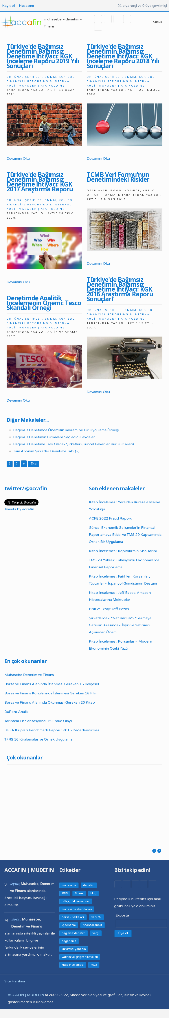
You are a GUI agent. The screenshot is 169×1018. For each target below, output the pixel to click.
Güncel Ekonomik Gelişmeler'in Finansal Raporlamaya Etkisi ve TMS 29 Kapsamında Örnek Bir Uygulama (125, 534)
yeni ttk (96, 917)
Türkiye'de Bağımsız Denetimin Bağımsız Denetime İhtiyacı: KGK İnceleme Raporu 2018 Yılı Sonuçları (123, 56)
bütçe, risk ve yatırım (76, 901)
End (34, 464)
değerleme (69, 941)
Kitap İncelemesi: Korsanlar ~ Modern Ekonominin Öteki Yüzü (120, 645)
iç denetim (69, 925)
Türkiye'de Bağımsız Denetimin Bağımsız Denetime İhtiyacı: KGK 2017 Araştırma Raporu (40, 181)
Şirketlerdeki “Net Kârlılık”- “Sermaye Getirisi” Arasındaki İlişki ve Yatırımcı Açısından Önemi (120, 625)
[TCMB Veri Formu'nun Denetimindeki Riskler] (124, 229)
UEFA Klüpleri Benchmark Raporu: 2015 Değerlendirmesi (52, 730)
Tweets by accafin (19, 509)
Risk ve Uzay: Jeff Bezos (109, 609)
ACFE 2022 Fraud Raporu (110, 518)
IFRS (65, 893)
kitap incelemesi (73, 965)
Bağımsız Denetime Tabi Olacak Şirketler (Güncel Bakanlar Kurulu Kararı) (73, 444)
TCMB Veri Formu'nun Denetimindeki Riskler (118, 176)
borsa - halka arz (73, 917)
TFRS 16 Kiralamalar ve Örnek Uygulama (38, 739)
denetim (88, 885)
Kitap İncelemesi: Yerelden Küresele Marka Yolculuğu (124, 505)
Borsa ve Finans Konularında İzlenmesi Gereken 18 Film (50, 693)
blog (93, 893)
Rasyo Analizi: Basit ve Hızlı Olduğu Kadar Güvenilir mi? (142, 799)
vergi (95, 933)
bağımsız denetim (73, 933)
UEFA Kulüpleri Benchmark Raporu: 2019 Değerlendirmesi (68, 790)
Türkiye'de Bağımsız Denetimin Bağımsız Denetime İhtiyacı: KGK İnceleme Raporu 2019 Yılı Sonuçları (43, 56)
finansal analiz (92, 925)
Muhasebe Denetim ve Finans (29, 675)
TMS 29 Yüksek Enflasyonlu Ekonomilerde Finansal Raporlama (124, 563)
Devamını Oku (18, 158)
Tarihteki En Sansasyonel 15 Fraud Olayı (38, 721)
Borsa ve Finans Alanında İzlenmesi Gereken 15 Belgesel (51, 684)
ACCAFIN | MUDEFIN (26, 995)
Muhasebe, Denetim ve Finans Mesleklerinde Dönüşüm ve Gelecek (105, 796)
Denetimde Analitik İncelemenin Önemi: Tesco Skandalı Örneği (44, 303)
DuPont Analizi (16, 712)
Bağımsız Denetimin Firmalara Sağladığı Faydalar (54, 437)
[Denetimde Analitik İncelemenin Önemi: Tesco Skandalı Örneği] (44, 366)
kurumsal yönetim (74, 949)
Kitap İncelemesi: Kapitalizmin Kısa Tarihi (123, 551)
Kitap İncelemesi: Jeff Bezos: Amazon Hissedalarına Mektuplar (120, 596)
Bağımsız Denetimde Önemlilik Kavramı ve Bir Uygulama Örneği (66, 430)
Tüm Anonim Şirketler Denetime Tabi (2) (46, 451)
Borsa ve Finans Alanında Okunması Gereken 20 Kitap (49, 702)
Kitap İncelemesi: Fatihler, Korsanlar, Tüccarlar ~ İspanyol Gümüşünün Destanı (123, 580)
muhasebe (69, 885)
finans (79, 893)
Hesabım (26, 6)
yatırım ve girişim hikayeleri (80, 957)
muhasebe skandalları (77, 909)
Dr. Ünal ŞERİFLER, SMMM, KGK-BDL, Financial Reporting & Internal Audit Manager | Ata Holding (41, 81)
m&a (94, 965)
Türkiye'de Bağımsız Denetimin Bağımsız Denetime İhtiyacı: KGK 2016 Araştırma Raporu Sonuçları (120, 289)
